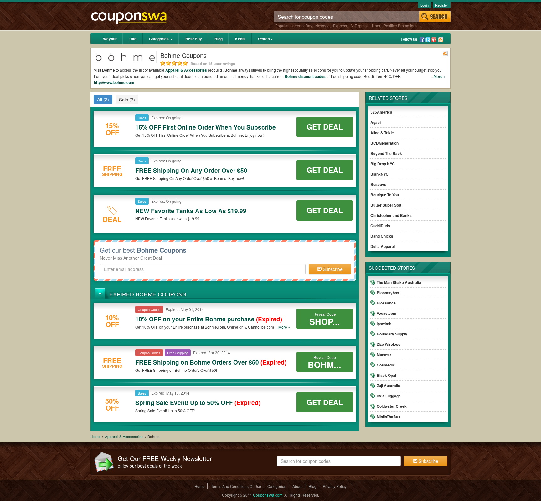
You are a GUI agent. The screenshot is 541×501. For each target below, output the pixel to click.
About (297, 486)
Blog (218, 39)
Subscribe (332, 269)
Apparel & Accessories (186, 70)
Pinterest (433, 39)
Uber (376, 25)
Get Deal (325, 126)
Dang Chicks (381, 236)
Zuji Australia (388, 385)
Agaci (375, 122)
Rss (440, 39)
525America (381, 112)
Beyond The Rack (386, 153)
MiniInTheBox (388, 416)
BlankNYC (379, 174)
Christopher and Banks (391, 215)
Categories (159, 39)
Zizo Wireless (388, 344)
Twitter (427, 39)
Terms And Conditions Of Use (236, 486)
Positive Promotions (400, 25)
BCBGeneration (384, 143)
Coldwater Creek (392, 406)
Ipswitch (384, 323)
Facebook (422, 39)
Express (340, 25)
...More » (438, 76)
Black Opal (386, 375)
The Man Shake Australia (399, 282)
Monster (384, 354)
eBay (307, 25)
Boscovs (378, 184)
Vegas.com (386, 313)
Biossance (386, 303)
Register (441, 5)
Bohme (291, 76)
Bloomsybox (388, 292)
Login (424, 5)
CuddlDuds (380, 225)
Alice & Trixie (382, 132)
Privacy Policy (335, 486)
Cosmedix (386, 365)
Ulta (133, 39)
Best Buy (193, 39)
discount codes (312, 76)
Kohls (240, 39)
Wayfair (110, 39)
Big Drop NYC (382, 163)
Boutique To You (384, 194)
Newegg (322, 25)
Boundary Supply (392, 334)
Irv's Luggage (389, 396)
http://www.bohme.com (114, 82)
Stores (264, 39)
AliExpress (359, 25)
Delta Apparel (382, 246)
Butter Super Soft (385, 205)
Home (95, 436)
